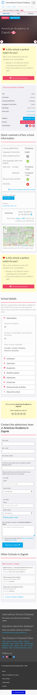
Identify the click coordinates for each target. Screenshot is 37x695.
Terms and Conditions (28, 538)
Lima (21, 645)
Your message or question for (16, 523)
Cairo (25, 645)
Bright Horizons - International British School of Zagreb (19, 567)
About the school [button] (13, 392)
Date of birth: (7, 488)
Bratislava (5, 647)
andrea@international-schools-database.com (14, 632)
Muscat (30, 647)
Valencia (20, 641)
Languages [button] (10, 358)
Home (3, 6)
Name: (5, 480)
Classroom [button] (10, 363)
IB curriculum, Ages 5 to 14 (9, 588)
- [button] (5, 231)
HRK (24, 218)
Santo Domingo (28, 643)
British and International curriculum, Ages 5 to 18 (14, 569)
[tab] (18, 318)
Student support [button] (12, 373)
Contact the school (26, 122)
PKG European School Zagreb (11, 577)
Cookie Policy (6, 682)
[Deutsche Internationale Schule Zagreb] (1, 42)
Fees (18, 13)
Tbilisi (3, 641)
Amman (31, 645)
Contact (4, 686)
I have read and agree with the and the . (19, 539)
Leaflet (17, 245)
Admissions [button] (11, 377)
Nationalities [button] (11, 318)
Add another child (11, 517)
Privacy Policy (13, 540)
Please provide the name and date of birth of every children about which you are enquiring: (16, 473)
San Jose (14, 641)
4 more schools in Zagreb (14, 597)
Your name (5, 440)
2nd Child (6, 499)
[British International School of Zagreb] (35, 42)
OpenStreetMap (24, 245)
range (18, 218)
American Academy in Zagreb (13, 87)
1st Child (5, 478)
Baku (21, 643)
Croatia (8, 6)
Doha (11, 645)
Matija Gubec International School (13, 587)
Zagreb (14, 6)
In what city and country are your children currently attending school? (16, 463)
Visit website (28, 118)
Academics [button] (10, 368)
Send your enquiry (12, 545)
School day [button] (10, 382)
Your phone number (7, 455)
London (9, 641)
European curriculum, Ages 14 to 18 (11, 579)
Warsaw (17, 645)
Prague (12, 643)
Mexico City (5, 645)
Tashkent (26, 641)
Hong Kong (5, 643)
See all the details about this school (22, 189)
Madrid (17, 643)
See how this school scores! (20, 78)
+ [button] (5, 229)
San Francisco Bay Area (19, 647)
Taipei (10, 647)
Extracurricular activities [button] (16, 387)
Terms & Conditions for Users (10, 675)
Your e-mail (5, 448)
